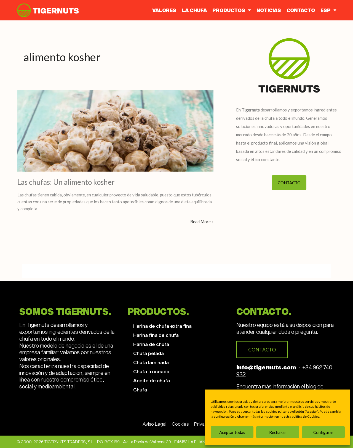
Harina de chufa (151, 344)
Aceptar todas (232, 432)
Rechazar (277, 432)
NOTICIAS (268, 10)
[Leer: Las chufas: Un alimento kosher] (115, 130)
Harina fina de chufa (156, 335)
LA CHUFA (194, 10)
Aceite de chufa (151, 380)
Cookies (180, 423)
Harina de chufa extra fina (162, 326)
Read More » (201, 221)
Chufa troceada (151, 371)
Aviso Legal (154, 423)
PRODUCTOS (228, 10)
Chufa (140, 389)
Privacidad (205, 423)
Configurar (323, 432)
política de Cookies (305, 416)
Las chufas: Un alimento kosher (66, 182)
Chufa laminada (151, 362)
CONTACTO (301, 10)
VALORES (164, 10)
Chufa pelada (148, 353)
